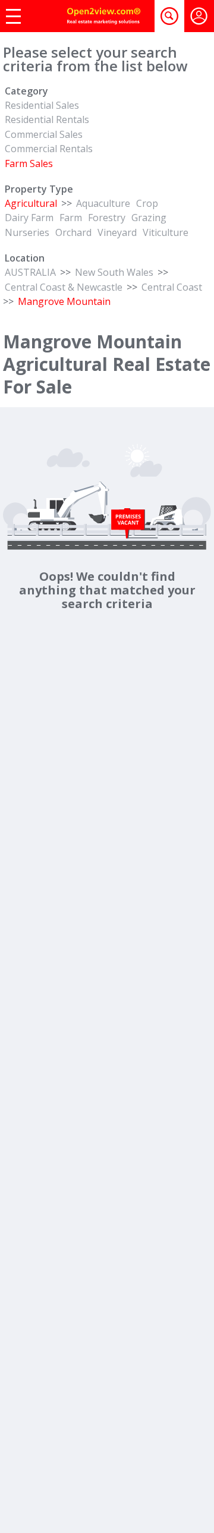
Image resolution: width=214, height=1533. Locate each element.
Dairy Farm (29, 217)
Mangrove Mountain (64, 301)
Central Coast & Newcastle (63, 287)
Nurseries (27, 232)
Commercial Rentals (49, 148)
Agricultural (31, 203)
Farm (70, 217)
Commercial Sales (44, 134)
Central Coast (171, 287)
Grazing (148, 217)
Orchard (73, 232)
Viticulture (165, 232)
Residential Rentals (47, 119)
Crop (147, 203)
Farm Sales (29, 163)
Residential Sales (42, 105)
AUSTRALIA (30, 272)
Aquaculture (103, 203)
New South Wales (114, 272)
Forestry (106, 217)
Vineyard (117, 232)
